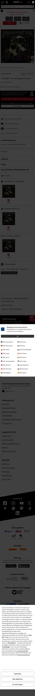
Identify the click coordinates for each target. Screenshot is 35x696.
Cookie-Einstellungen (22, 651)
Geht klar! (17, 674)
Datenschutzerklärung (23, 655)
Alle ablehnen (17, 679)
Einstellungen (17, 684)
